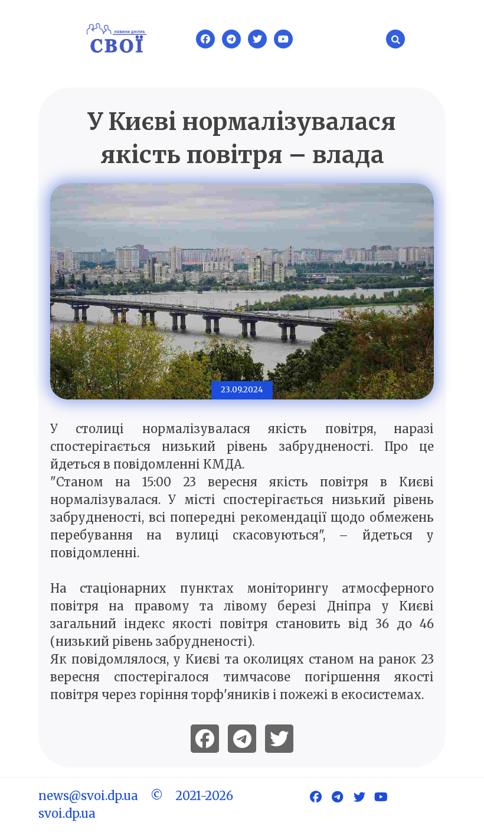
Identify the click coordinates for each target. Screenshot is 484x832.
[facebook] (205, 738)
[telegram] (242, 738)
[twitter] (279, 738)
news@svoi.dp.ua (88, 795)
